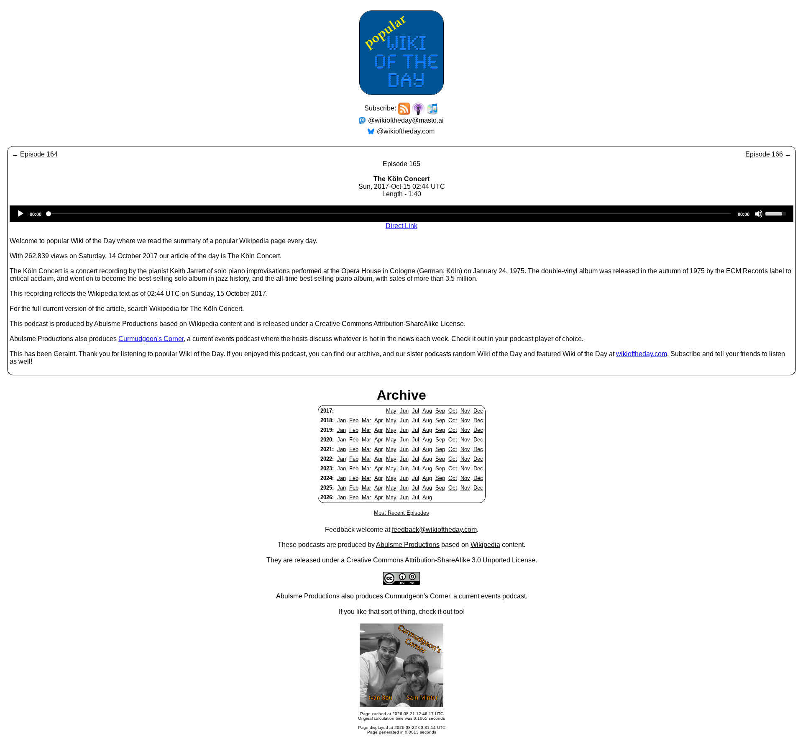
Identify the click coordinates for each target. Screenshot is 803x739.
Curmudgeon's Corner (151, 338)
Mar (366, 420)
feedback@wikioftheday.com (434, 529)
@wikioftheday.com (406, 131)
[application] (401, 213)
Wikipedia (485, 544)
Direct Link (401, 225)
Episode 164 (39, 154)
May (391, 411)
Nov (465, 411)
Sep (440, 411)
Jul (415, 411)
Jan (341, 420)
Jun (404, 411)
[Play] (20, 214)
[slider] (777, 213)
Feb (353, 420)
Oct (452, 411)
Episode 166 (764, 154)
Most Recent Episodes (401, 513)
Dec (478, 411)
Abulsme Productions (408, 544)
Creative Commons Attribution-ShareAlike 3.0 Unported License (440, 560)
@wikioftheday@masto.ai (406, 120)
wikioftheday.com (641, 353)
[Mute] (758, 214)
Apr (378, 420)
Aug (427, 411)
